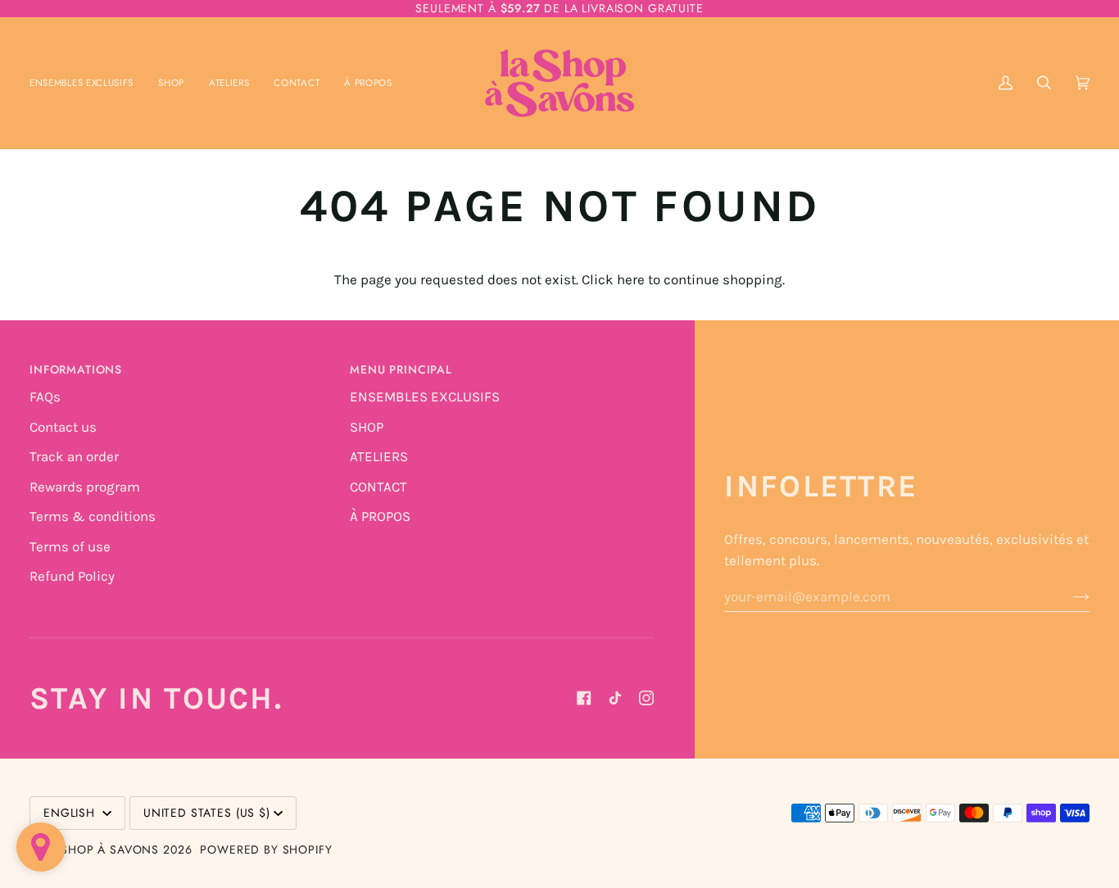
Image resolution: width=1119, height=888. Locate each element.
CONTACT (378, 486)
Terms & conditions (92, 516)
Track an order (74, 456)
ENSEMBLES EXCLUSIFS (425, 396)
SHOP (366, 427)
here (631, 279)
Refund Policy (72, 576)
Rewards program (84, 486)
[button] (171, 83)
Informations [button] (75, 369)
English (71, 812)
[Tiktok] (615, 698)
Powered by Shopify (266, 849)
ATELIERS (379, 456)
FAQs (45, 396)
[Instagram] (646, 698)
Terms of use (70, 546)
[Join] (1068, 596)
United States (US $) (206, 812)
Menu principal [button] (401, 369)
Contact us (63, 427)
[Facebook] (584, 698)
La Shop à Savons (101, 849)
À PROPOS (380, 516)
